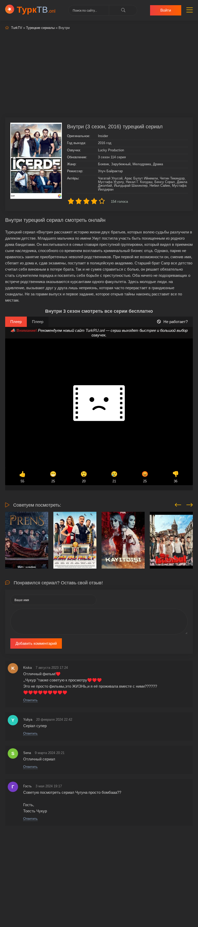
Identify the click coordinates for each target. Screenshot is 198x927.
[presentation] (178, 504)
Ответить (30, 700)
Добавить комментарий (36, 643)
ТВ (36, 9)
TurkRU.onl (95, 330)
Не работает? (175, 321)
